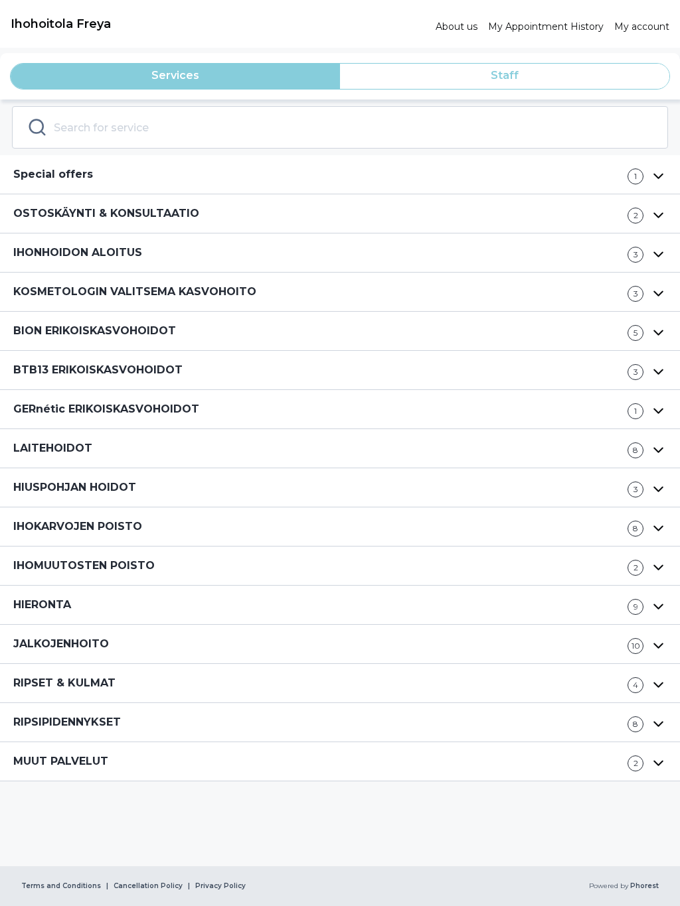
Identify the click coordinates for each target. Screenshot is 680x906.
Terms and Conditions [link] (61, 886)
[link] (218, 24)
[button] (340, 174)
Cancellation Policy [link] (148, 886)
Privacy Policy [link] (220, 886)
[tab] (175, 76)
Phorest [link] (644, 886)
